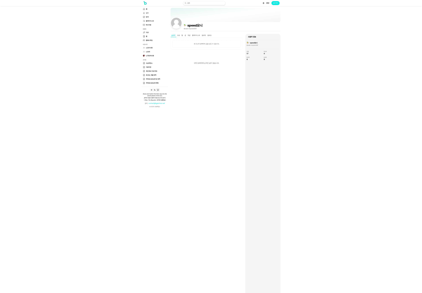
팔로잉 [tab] (209, 35)
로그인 (275, 3)
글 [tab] (185, 35)
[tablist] (207, 35)
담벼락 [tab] (173, 35)
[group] (155, 90)
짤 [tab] (182, 35)
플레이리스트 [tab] (196, 35)
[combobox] (205, 3)
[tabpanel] (207, 55)
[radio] (151, 90)
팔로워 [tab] (204, 35)
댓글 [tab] (189, 35)
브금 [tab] (178, 35)
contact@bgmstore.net (156, 103)
